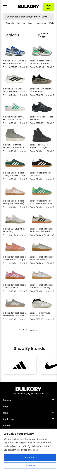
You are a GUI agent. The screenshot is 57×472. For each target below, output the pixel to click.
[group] (19, 365)
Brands (10, 23)
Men (30, 23)
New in (21, 23)
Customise (30, 465)
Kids (51, 23)
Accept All (30, 457)
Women (41, 23)
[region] (28, 450)
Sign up (48, 6)
